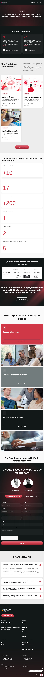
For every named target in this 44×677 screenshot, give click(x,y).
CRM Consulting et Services (7, 625)
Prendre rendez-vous (31, 496)
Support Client (8, 615)
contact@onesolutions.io (8, 666)
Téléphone (4, 515)
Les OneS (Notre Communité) (28, 647)
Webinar (3, 644)
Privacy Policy (4, 674)
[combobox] (22, 524)
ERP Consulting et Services (7, 622)
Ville (25, 508)
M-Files (24, 634)
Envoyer (22, 543)
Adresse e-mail (27, 515)
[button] (38, 2)
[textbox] (4, 524)
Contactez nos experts (13, 496)
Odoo (23, 625)
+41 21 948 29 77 (6, 668)
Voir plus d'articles (22, 147)
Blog (2, 642)
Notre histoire (25, 642)
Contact (33, 2)
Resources (3, 640)
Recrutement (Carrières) (27, 649)
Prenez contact (22, 299)
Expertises (3, 620)
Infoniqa (24, 631)
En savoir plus (22, 426)
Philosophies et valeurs (27, 644)
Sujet (3, 521)
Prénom (4, 502)
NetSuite (24, 622)
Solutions (24, 620)
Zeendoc (24, 636)
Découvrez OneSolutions (27, 640)
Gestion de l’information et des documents (10, 627)
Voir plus (4, 45)
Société (3, 508)
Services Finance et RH (6, 629)
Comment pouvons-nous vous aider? (10, 527)
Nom (25, 502)
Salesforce (24, 627)
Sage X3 (24, 629)
